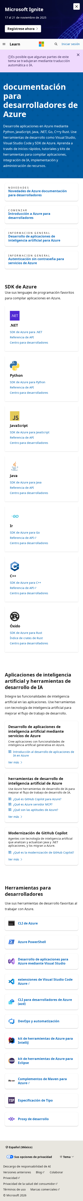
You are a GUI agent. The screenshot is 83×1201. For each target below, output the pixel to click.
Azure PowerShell (32, 942)
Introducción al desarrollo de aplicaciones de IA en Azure (43, 753)
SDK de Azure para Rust (26, 633)
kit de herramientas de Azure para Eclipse (45, 1061)
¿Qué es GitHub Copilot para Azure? (37, 799)
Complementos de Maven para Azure (42, 1081)
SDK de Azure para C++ (25, 583)
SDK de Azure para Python (27, 382)
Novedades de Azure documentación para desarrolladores (37, 193)
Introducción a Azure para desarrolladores (29, 216)
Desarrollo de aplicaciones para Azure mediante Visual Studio (43, 961)
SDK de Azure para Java (26, 482)
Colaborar (56, 1172)
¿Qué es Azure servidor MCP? (32, 804)
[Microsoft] (41, 44)
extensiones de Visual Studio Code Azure (45, 981)
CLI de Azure (28, 923)
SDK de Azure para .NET (26, 332)
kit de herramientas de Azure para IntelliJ (45, 1040)
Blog (39, 1172)
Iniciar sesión (71, 44)
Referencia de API (22, 337)
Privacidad (10, 1178)
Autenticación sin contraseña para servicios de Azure (36, 261)
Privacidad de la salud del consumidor (29, 1184)
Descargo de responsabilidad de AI (27, 1166)
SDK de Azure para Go (25, 532)
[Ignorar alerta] (76, 6)
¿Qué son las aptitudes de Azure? (35, 810)
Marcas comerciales (43, 1189)
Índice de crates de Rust (26, 638)
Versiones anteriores (17, 1172)
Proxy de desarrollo (33, 1119)
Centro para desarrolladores (29, 342)
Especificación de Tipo (35, 1100)
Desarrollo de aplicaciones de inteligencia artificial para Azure (34, 238)
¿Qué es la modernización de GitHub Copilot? (43, 852)
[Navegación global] (4, 44)
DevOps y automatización (38, 1021)
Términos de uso (14, 1189)
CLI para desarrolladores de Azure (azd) (45, 1002)
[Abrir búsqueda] (56, 44)
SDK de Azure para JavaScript (29, 432)
